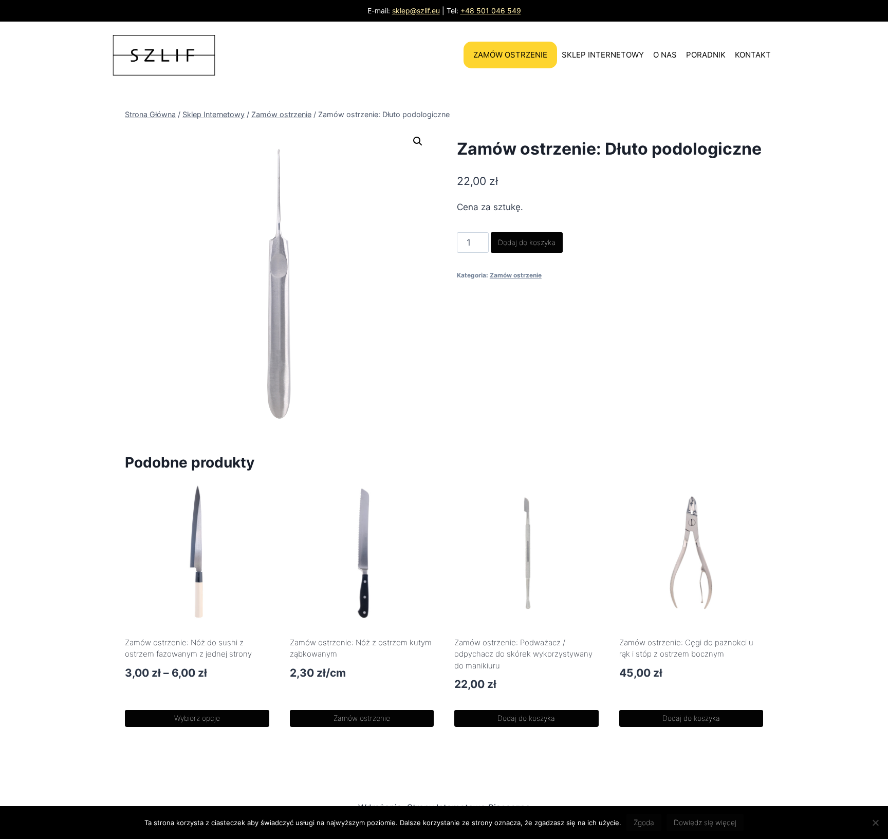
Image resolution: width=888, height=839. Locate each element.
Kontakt (753, 55)
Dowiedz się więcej (705, 822)
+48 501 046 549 (490, 10)
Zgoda (644, 822)
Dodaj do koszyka (527, 242)
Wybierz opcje (197, 718)
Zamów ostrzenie (510, 55)
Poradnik (706, 55)
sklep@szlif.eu (416, 10)
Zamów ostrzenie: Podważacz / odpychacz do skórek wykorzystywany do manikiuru (523, 654)
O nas (665, 55)
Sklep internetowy (603, 55)
